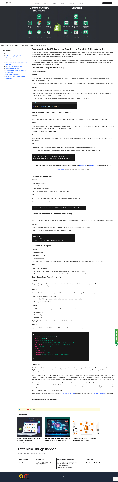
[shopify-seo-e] (60, 332)
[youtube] (28, 409)
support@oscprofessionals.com (65, 467)
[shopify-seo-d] (53, 234)
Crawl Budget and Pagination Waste (15, 76)
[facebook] (22, 409)
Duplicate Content (10, 60)
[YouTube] (94, 462)
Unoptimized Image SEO (12, 68)
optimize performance (100, 393)
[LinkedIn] (86, 462)
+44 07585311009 (63, 465)
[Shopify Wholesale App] (106, 3)
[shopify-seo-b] (53, 154)
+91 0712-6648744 (44, 467)
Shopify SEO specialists (68, 393)
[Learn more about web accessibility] (11, 3)
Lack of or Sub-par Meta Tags (13, 66)
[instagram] (25, 409)
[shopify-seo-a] (54, 102)
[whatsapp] (31, 409)
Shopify (7, 45)
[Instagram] (91, 462)
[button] (18, 430)
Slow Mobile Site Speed (12, 74)
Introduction (8, 54)
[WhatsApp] (97, 462)
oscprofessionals (46, 476)
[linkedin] (19, 409)
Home (2, 45)
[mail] (34, 409)
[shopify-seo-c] (59, 206)
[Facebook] (89, 462)
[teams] (99, 462)
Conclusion (8, 78)
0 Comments (26, 442)
